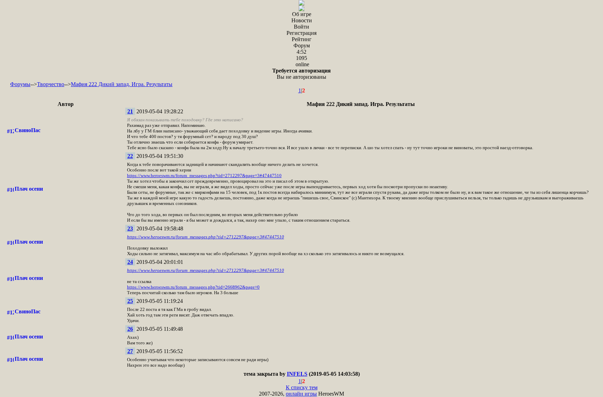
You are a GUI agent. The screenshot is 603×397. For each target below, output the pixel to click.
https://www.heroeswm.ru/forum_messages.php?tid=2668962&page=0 (193, 287)
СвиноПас (27, 130)
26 (130, 329)
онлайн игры (301, 394)
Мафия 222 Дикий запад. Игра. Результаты (121, 84)
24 (130, 262)
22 (130, 156)
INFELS (297, 374)
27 (130, 351)
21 (130, 111)
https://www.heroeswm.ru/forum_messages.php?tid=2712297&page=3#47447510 (204, 175)
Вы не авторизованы (301, 74)
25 (130, 301)
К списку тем (302, 387)
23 (130, 228)
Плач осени (29, 189)
